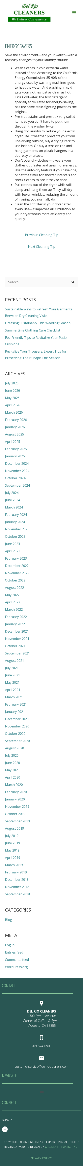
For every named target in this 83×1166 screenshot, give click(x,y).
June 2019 (12, 843)
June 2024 (12, 500)
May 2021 (12, 682)
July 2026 (12, 383)
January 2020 (15, 799)
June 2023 (12, 544)
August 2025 (14, 434)
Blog (8, 919)
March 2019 (14, 865)
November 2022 (17, 573)
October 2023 (15, 536)
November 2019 (17, 806)
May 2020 (12, 770)
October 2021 (15, 646)
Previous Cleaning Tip (41, 235)
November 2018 (17, 887)
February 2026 (16, 419)
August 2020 (14, 748)
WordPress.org (16, 967)
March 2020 (14, 784)
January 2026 (15, 427)
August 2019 (14, 828)
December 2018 (17, 879)
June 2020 (12, 763)
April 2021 (12, 690)
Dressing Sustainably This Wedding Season (38, 323)
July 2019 (12, 835)
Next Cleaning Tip (41, 246)
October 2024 (15, 478)
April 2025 (12, 441)
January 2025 (15, 456)
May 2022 (12, 595)
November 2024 (17, 471)
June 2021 (12, 675)
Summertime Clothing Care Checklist (32, 330)
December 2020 (17, 719)
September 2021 (17, 653)
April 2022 (12, 602)
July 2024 (12, 492)
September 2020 (17, 741)
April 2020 (12, 777)
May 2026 (12, 398)
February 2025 (16, 449)
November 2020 (17, 726)
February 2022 (16, 617)
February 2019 (16, 872)
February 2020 (16, 792)
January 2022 (15, 624)
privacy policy (42, 1158)
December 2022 (17, 565)
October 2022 (15, 580)
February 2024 (16, 514)
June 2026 (12, 390)
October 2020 (15, 733)
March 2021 (14, 697)
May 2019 (12, 850)
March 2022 (14, 609)
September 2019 (17, 821)
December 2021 (17, 631)
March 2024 (14, 507)
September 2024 (17, 485)
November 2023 (17, 529)
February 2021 (16, 704)
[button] (41, 1093)
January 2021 (15, 711)
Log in (10, 945)
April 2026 (12, 405)
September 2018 (17, 894)
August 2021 (14, 660)
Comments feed (17, 959)
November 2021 (17, 638)
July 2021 (12, 668)
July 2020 (12, 755)
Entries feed (14, 952)
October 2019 (15, 814)
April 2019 (12, 857)
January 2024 (15, 522)
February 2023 (16, 558)
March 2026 (14, 412)
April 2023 (12, 551)
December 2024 (17, 463)
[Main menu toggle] (74, 12)
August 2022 (14, 587)
